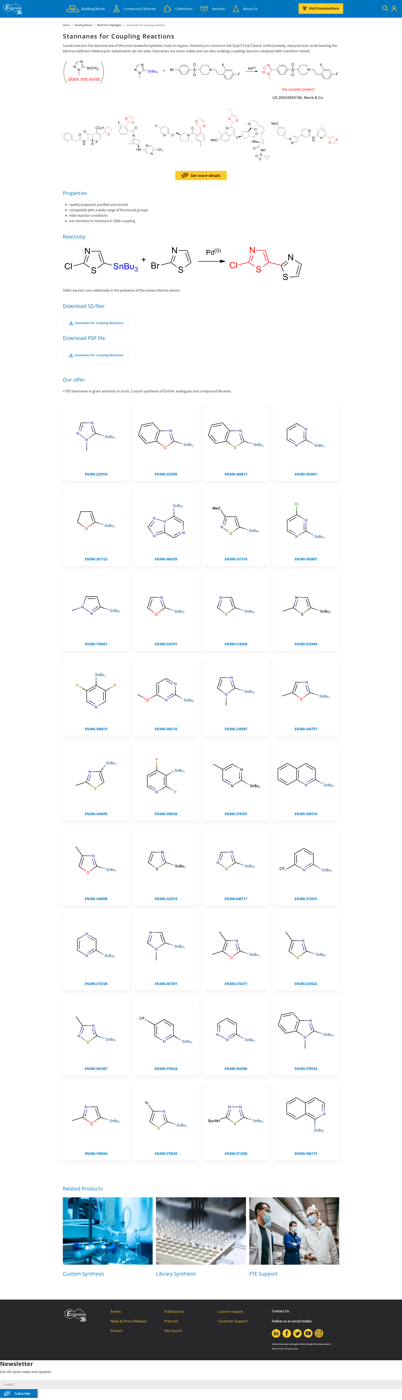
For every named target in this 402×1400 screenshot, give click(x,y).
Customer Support (232, 1321)
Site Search (173, 1330)
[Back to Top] (394, 1392)
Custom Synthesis (83, 1273)
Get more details (205, 175)
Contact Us (280, 1311)
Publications (174, 1311)
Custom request (231, 1311)
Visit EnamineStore (324, 8)
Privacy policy (291, 1348)
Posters (117, 1330)
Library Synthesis (176, 1273)
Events (116, 1311)
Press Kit (171, 1321)
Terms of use (277, 1348)
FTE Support (263, 1273)
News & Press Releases (129, 1321)
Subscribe (22, 1393)
